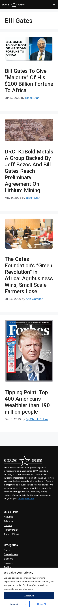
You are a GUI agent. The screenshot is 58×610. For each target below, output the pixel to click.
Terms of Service (12, 534)
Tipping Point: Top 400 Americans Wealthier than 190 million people (27, 402)
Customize (15, 604)
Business (8, 563)
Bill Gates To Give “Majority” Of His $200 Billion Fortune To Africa (29, 81)
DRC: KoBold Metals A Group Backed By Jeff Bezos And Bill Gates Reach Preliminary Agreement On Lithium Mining (29, 171)
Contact (8, 525)
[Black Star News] (13, 4)
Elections (8, 558)
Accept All (29, 595)
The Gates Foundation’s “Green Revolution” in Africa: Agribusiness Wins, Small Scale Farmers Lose (29, 275)
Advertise (8, 521)
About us (8, 516)
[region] (29, 589)
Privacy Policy (11, 529)
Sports (7, 550)
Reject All (41, 604)
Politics (7, 567)
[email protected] (26, 498)
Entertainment (11, 554)
